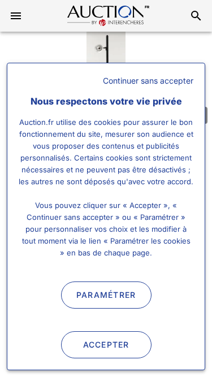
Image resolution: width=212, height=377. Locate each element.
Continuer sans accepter (148, 80)
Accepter (106, 344)
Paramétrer (106, 295)
